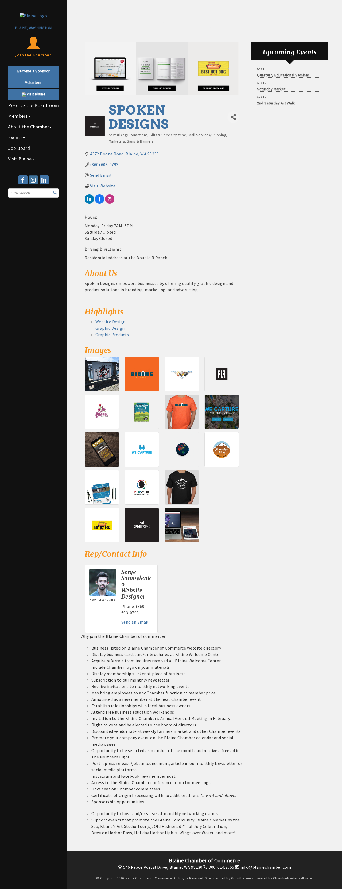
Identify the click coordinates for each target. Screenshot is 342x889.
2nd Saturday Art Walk (276, 99)
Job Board (19, 148)
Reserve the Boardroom (33, 105)
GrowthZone (241, 878)
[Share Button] (233, 117)
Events (15, 137)
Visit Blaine (20, 159)
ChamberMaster (285, 878)
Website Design (110, 321)
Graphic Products (112, 334)
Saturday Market (271, 85)
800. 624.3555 (221, 867)
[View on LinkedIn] (89, 202)
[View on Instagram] (109, 202)
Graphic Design (110, 328)
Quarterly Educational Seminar (283, 71)
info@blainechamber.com (265, 867)
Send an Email (135, 622)
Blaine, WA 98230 (163, 867)
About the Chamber (28, 127)
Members (18, 116)
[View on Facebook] (99, 202)
